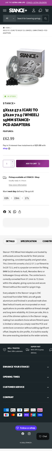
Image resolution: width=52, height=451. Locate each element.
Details (10, 241)
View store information (18, 185)
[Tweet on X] (9, 211)
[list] (26, 349)
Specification (28, 241)
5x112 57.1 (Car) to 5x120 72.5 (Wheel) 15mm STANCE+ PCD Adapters (25, 31)
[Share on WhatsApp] (14, 211)
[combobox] (33, 18)
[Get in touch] (40, 10)
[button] (5, 10)
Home (7, 28)
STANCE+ (9, 103)
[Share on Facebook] (4, 211)
